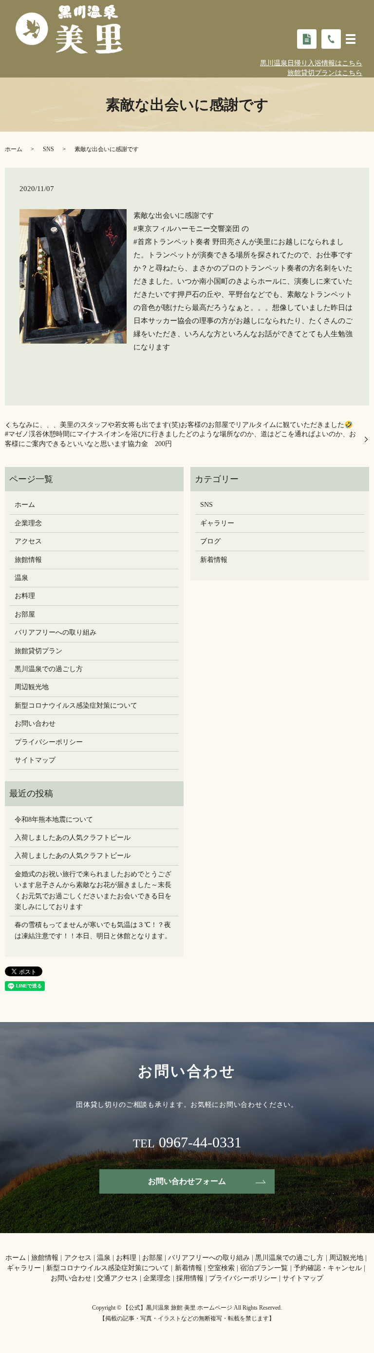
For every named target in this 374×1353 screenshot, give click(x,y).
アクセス (28, 541)
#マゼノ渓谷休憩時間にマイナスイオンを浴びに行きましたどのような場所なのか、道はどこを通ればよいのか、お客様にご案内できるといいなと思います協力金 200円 (180, 438)
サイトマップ (35, 760)
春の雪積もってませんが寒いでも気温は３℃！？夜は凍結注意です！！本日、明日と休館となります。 (93, 930)
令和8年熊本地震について (54, 819)
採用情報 (190, 1278)
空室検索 (221, 1268)
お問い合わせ (35, 723)
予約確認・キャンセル (328, 1268)
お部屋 (25, 614)
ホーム (13, 149)
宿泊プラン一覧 (264, 1268)
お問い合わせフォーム (187, 1181)
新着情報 (213, 559)
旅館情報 (28, 559)
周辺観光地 (32, 687)
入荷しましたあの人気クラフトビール (73, 837)
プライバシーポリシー (49, 742)
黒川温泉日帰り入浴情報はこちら (311, 63)
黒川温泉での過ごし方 (49, 669)
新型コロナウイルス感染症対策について (76, 705)
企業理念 (28, 523)
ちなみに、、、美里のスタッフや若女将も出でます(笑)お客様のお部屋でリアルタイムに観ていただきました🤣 (182, 424)
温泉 (21, 577)
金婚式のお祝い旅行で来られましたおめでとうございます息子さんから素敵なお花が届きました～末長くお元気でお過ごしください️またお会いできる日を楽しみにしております (93, 890)
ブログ (210, 541)
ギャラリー (217, 523)
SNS (48, 149)
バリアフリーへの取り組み (55, 632)
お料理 (25, 595)
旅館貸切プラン (38, 651)
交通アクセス (117, 1278)
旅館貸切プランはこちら (324, 73)
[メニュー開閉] (350, 39)
